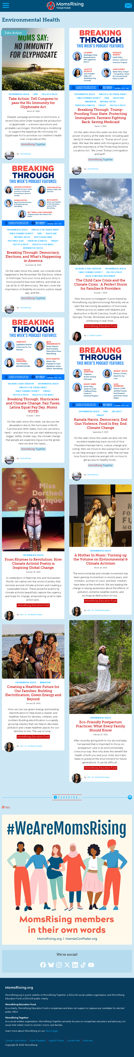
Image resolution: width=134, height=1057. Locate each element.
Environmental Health (19, 94)
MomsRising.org (65, 5)
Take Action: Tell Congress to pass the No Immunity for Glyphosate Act (33, 103)
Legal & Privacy (56, 1040)
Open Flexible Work (43, 237)
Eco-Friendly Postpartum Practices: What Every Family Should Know (100, 726)
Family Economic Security (89, 98)
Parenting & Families (85, 105)
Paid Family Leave (16, 241)
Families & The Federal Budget (113, 94)
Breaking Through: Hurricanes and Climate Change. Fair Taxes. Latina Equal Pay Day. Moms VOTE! (33, 405)
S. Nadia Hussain (94, 335)
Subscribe (88, 1040)
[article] (33, 93)
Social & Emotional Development (100, 276)
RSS (7, 807)
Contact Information (16, 1040)
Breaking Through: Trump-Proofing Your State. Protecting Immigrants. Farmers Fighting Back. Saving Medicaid (100, 116)
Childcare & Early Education (88, 268)
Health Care (118, 98)
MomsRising (25, 154)
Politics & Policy (50, 94)
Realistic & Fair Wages (43, 244)
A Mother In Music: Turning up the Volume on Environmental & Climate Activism (101, 559)
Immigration (90, 101)
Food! (35, 94)
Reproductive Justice (33, 248)
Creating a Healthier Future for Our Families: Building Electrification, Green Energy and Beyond (33, 693)
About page (52, 1031)
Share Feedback (37, 1040)
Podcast (102, 105)
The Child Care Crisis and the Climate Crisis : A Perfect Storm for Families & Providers (100, 284)
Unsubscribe (73, 1040)
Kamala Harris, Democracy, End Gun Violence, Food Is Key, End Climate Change (100, 423)
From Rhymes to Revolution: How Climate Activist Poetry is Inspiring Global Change (33, 563)
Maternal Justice (108, 101)
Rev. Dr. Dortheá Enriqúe (31, 614)
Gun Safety (117, 411)
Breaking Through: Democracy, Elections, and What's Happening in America (33, 256)
